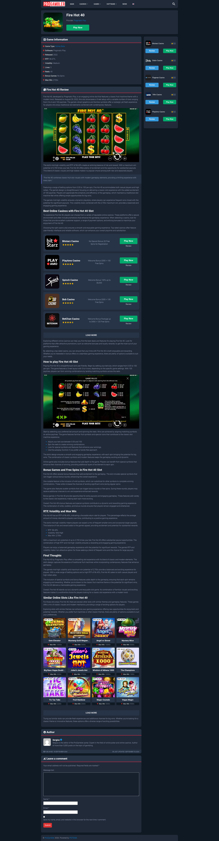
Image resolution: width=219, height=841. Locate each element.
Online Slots (60, 46)
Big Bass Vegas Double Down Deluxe (60, 670)
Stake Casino (157, 60)
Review (128, 246)
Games (96, 4)
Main (72, 4)
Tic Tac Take (54, 700)
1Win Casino (157, 95)
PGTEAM (73, 838)
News (125, 4)
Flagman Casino (158, 78)
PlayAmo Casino (71, 260)
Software (111, 4)
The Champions (128, 670)
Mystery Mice (128, 640)
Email (46, 808)
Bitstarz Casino (70, 241)
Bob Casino (68, 299)
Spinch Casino (70, 280)
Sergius (56, 740)
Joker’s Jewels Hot (79, 670)
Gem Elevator (55, 640)
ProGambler (49, 838)
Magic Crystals (103, 700)
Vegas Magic (127, 700)
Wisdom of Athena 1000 (103, 670)
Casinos (83, 4)
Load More (91, 335)
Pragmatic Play (80, 20)
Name (46, 799)
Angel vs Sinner (103, 640)
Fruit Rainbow (79, 700)
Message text (48, 770)
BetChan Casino (71, 318)
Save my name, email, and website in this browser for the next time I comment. (74, 820)
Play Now (77, 27)
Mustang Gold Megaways (79, 640)
